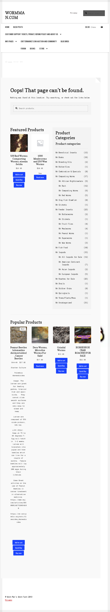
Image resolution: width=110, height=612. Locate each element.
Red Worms (66, 195)
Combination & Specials (70, 171)
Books (32, 48)
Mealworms (66, 229)
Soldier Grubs (65, 288)
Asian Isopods (68, 269)
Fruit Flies (67, 224)
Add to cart (19, 174)
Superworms (67, 238)
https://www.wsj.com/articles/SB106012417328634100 (19, 504)
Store (41, 48)
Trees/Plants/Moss (67, 298)
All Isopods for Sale (72, 257)
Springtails (64, 293)
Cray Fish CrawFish (68, 200)
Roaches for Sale (67, 279)
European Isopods (70, 274)
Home (7, 27)
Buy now (19, 185)
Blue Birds (65, 41)
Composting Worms (67, 176)
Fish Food (63, 248)
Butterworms (67, 214)
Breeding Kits (65, 162)
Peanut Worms (68, 233)
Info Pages (9, 41)
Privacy (73, 13)
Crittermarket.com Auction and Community (39, 41)
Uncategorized (65, 303)
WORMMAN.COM (15, 15)
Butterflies (64, 167)
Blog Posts (18, 27)
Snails (62, 284)
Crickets (63, 205)
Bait (64, 186)
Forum (23, 48)
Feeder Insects (66, 210)
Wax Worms (66, 243)
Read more (40, 177)
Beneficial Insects (68, 153)
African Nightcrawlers (72, 181)
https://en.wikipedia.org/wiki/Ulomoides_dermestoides (19, 518)
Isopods (62, 252)
